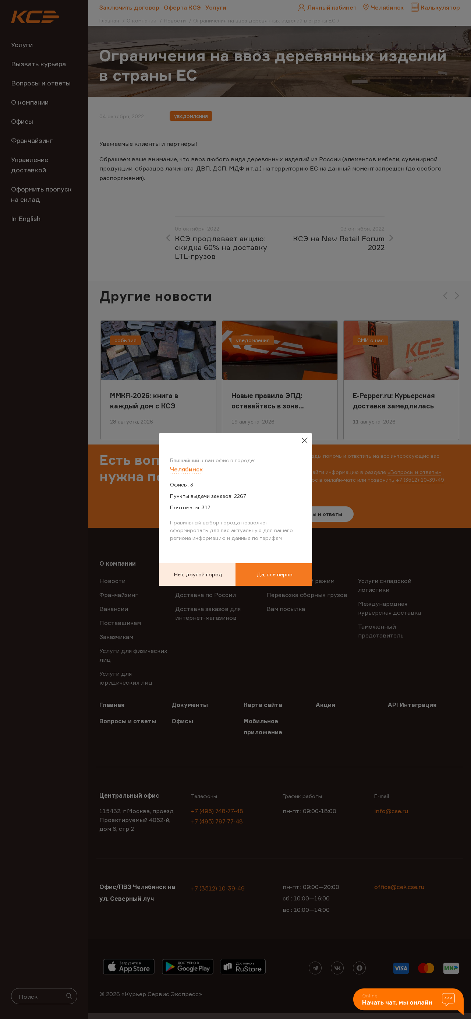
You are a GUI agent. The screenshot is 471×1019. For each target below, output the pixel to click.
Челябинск (186, 469)
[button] (408, 1002)
